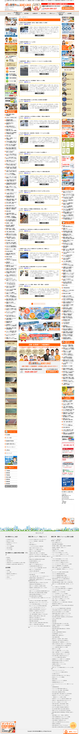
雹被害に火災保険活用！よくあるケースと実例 (68, 335)
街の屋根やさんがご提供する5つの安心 (18, 13)
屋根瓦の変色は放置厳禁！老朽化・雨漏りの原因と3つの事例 (33, 22)
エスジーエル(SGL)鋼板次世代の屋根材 (11, 290)
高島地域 (8, 481)
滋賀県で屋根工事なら (10, 443)
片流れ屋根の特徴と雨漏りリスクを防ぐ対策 (11, 214)
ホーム (9, 13)
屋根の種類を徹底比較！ (66, 247)
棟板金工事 (69, 104)
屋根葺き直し (70, 99)
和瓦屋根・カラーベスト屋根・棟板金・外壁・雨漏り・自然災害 (34, 284)
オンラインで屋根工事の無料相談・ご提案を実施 (68, 345)
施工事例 (26, 13)
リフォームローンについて (34, 589)
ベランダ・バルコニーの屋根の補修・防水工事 (37, 567)
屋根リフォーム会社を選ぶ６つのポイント (68, 291)
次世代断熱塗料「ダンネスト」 (66, 323)
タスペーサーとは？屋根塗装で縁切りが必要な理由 (61, 608)
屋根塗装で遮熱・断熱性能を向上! (68, 326)
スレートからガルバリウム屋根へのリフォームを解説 (68, 195)
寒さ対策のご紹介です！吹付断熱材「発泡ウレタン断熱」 (33, 80)
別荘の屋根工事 (66, 427)
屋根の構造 (8, 135)
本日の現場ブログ (10, 560)
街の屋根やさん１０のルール (12, 542)
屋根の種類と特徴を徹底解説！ (10, 115)
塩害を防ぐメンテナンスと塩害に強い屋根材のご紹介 (62, 698)
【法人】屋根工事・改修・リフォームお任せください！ (39, 576)
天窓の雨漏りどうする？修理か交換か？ (11, 319)
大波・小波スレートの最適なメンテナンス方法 (11, 187)
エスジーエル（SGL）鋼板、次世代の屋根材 (60, 690)
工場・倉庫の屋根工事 (67, 421)
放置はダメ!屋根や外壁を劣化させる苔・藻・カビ (11, 269)
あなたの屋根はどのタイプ (57, 542)
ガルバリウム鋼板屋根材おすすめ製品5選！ (68, 210)
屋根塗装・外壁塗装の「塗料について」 (59, 547)
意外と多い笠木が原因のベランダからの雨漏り (11, 145)
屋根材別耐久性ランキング (10, 263)
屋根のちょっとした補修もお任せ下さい (36, 549)
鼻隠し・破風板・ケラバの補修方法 (11, 139)
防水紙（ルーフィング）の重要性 (58, 677)
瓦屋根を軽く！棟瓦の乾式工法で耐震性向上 (60, 640)
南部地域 (8, 472)
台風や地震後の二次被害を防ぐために (68, 305)
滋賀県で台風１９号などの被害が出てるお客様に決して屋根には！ (35, 248)
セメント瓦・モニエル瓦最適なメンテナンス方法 (11, 177)
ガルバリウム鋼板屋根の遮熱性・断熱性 (68, 204)
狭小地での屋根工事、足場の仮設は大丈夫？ (60, 560)
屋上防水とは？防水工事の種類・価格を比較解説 (11, 168)
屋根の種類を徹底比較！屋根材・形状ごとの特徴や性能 (62, 582)
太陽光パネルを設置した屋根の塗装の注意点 (68, 268)
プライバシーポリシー (10, 447)
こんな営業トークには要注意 (67, 363)
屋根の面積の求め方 (10, 205)
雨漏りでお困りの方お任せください (35, 547)
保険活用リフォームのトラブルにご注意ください (68, 381)
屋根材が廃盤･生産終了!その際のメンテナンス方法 (61, 613)
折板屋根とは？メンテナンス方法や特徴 (68, 265)
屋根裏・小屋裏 (9, 223)
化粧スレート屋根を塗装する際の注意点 (67, 271)
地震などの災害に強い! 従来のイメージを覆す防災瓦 (61, 643)
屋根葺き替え (70, 74)
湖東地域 (8, 479)
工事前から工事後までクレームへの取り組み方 (68, 354)
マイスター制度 (9, 549)
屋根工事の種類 (67, 69)
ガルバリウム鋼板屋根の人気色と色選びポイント (61, 577)
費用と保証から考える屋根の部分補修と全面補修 (38, 592)
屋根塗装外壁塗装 (69, 109)
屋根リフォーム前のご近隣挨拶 (35, 551)
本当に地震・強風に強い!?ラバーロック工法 (60, 705)
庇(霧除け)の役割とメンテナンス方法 (10, 190)
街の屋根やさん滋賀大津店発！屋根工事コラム (15, 564)
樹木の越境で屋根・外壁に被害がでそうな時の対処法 (68, 378)
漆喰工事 (69, 84)
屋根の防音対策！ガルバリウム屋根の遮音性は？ (68, 219)
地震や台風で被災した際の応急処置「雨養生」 (11, 200)
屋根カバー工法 (70, 79)
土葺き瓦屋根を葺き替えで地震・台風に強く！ (11, 180)
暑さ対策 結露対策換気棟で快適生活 (10, 226)
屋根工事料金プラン (33, 544)
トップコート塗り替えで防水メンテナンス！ (11, 335)
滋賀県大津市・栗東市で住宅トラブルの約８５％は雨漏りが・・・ (35, 152)
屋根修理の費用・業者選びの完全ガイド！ (11, 120)
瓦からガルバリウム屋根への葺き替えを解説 (68, 198)
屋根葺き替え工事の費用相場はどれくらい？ (68, 235)
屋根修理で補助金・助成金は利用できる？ (67, 338)
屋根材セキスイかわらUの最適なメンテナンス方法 (68, 277)
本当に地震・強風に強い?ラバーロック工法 (11, 203)
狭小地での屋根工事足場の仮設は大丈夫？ (67, 283)
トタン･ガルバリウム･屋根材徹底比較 (10, 283)
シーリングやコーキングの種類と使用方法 (11, 193)
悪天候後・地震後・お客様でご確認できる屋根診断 (61, 545)
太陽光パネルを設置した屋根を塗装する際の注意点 (38, 622)
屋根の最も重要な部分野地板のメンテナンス (10, 254)
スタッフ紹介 (9, 437)
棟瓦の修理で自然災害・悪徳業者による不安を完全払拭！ (62, 616)
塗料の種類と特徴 (68, 445)
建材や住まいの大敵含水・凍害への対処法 (10, 229)
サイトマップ (9, 453)
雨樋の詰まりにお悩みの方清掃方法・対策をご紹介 (68, 413)
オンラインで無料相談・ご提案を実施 (36, 541)
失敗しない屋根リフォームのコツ (67, 229)
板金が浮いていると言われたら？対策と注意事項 (68, 372)
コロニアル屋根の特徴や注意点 (66, 259)
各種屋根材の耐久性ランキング (58, 682)
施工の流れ (43, 13)
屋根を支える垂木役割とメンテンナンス (10, 303)
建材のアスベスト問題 (10, 249)
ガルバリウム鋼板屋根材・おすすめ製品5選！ (60, 565)
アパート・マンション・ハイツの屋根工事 (37, 572)
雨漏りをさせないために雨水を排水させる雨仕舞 (11, 234)
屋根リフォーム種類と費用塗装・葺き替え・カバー (68, 250)
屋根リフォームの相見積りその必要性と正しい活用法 (68, 348)
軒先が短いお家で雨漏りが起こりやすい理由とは (11, 243)
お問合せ (8, 450)
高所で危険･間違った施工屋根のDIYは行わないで (11, 299)
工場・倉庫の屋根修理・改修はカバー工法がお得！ (68, 407)
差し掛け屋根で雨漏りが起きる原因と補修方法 (60, 708)
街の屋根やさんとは (10, 539)
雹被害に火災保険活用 (56, 723)
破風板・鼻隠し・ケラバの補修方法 (58, 600)
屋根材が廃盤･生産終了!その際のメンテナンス (11, 272)
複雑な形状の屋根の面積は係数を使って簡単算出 (61, 628)
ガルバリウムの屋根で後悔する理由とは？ (10, 287)
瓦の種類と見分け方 (10, 240)
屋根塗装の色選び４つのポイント (66, 320)
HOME (20, 17)
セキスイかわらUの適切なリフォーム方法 (59, 552)
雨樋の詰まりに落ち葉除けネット (35, 617)
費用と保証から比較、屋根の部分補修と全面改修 (68, 238)
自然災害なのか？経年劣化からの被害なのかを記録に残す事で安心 (35, 229)
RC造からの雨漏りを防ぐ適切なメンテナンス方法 (11, 309)
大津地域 (8, 470)
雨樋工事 (69, 89)
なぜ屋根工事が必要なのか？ (68, 226)
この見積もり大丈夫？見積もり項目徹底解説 (67, 357)
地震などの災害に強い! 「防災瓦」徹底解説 (68, 314)
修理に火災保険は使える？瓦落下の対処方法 (68, 302)
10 (44, 303)
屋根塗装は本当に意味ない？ (10, 124)
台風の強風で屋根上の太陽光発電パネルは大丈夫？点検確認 (33, 266)
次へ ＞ (59, 303)
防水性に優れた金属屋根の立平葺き (58, 691)
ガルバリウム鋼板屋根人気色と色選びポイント (68, 207)
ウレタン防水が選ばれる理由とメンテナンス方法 (11, 155)
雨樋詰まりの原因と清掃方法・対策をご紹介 (37, 615)
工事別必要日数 (66, 287)
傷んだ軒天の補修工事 (56, 665)
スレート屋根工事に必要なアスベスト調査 (60, 647)
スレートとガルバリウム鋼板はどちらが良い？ (68, 192)
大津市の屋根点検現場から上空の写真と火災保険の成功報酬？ (34, 99)
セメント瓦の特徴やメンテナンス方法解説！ (11, 174)
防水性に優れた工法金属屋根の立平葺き (10, 197)
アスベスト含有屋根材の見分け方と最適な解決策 (11, 246)
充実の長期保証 (9, 547)
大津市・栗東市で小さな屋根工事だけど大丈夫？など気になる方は (35, 191)
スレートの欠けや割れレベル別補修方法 (67, 256)
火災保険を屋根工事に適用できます (35, 566)
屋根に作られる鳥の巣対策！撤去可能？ (68, 419)
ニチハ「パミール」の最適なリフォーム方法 (60, 554)
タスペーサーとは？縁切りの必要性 (10, 151)
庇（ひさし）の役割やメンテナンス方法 (11, 312)
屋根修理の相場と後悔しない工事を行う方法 (67, 232)
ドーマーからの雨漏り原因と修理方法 (10, 316)
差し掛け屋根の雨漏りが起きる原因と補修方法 (11, 220)
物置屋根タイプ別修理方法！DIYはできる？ (67, 401)
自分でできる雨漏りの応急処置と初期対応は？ (68, 329)
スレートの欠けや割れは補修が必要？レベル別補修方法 (62, 588)
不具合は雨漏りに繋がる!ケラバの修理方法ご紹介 (11, 142)
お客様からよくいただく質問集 (58, 550)
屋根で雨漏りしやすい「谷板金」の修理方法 (10, 238)
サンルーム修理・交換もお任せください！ (68, 404)
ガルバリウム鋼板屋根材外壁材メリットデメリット (68, 216)
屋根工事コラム (25, 17)
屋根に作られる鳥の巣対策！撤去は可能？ (37, 619)
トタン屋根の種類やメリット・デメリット (67, 262)
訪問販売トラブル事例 (67, 366)
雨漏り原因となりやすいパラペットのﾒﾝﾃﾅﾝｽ (11, 161)
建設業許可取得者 (10, 440)
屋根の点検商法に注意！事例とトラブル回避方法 (68, 369)
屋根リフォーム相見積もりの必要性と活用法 (37, 585)
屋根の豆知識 (9, 256)
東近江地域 (8, 477)
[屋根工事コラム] (27, 24)
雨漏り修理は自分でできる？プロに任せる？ (11, 127)
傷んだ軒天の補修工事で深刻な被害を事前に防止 (11, 148)
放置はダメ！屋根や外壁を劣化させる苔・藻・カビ (61, 700)
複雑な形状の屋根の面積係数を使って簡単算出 (11, 208)
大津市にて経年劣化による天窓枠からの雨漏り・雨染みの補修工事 (35, 116)
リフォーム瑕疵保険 (10, 546)
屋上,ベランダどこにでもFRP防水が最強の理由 (11, 164)
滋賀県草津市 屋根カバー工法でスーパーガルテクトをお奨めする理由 (36, 61)
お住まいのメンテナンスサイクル (58, 670)
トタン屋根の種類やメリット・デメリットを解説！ (61, 590)
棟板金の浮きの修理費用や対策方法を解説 (11, 133)
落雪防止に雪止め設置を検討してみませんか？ (37, 609)
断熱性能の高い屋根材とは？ (9, 322)
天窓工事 (69, 114)
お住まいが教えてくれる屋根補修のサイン (68, 241)
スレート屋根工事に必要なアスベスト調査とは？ (11, 332)
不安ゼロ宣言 (9, 544)
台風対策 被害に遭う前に (34, 562)
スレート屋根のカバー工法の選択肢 (68, 253)
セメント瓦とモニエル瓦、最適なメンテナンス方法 (61, 595)
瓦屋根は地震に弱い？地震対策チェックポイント (68, 311)
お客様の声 (35, 13)
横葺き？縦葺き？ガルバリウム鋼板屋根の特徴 (68, 213)
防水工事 (69, 94)
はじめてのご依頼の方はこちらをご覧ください (37, 539)
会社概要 (69, 13)
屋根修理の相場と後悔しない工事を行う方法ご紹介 (38, 582)
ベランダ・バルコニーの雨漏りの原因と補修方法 (11, 171)
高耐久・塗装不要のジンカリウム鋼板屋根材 (11, 296)
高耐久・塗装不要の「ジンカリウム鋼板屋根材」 (61, 652)
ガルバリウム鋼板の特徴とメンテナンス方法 (11, 293)
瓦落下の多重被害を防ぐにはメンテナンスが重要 (68, 299)
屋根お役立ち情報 (66, 293)
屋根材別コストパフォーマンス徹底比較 (11, 259)
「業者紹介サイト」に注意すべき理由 (67, 384)
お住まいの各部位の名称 (11, 117)
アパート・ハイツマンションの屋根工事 (67, 425)
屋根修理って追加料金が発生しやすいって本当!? (68, 375)
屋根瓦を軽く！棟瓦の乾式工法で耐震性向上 (67, 308)
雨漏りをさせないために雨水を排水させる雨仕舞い (61, 710)
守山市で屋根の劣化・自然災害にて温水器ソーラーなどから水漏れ (35, 133)
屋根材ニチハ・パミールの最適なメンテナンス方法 (68, 274)
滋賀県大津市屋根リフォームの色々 (28, 42)
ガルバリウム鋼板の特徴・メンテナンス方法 (60, 650)
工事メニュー (52, 13)
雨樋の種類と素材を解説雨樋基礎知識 (11, 328)
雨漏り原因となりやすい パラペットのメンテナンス (38, 602)
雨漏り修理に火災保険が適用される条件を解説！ (68, 332)
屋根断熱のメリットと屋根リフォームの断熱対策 (11, 325)
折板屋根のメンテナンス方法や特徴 (58, 591)
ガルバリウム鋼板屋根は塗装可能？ (68, 201)
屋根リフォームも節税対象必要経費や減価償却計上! (68, 433)
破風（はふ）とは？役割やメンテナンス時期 (11, 338)
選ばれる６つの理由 (10, 541)
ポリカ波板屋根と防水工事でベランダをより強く (68, 410)
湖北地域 (8, 483)
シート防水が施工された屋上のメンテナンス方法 (11, 158)
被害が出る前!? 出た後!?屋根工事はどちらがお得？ (68, 360)
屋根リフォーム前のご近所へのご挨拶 (67, 351)
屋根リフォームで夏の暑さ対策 (35, 569)
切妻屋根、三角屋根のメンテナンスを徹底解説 (11, 217)
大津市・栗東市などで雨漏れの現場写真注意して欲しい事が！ (34, 208)
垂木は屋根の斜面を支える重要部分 (35, 596)
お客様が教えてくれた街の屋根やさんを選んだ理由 (16, 562)
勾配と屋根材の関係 (10, 231)
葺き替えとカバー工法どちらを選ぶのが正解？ (68, 244)
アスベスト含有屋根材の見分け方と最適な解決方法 (61, 645)
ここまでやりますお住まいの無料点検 (61, 13)
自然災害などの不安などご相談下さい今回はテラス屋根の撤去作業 (35, 171)
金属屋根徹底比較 (55, 686)
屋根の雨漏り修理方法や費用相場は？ (11, 306)
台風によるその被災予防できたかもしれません (68, 296)
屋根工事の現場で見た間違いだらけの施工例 (67, 317)
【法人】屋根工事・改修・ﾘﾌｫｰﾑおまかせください (68, 430)
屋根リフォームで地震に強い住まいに (36, 564)
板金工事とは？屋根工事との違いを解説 (11, 130)
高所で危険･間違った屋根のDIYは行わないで (60, 655)
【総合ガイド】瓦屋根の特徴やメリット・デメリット (62, 580)
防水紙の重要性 (9, 251)
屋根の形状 (8, 211)
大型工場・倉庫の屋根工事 (34, 571)
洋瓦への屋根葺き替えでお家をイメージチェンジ (11, 276)
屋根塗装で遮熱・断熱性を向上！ (58, 635)
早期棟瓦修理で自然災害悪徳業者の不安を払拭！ (11, 184)
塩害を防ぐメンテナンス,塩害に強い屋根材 (11, 266)
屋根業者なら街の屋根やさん (12, 573)
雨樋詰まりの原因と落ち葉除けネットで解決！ (68, 416)
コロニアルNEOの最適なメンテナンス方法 (68, 280)
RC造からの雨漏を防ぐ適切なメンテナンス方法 (61, 653)
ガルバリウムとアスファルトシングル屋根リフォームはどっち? (11, 279)
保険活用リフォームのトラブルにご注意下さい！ (61, 695)
